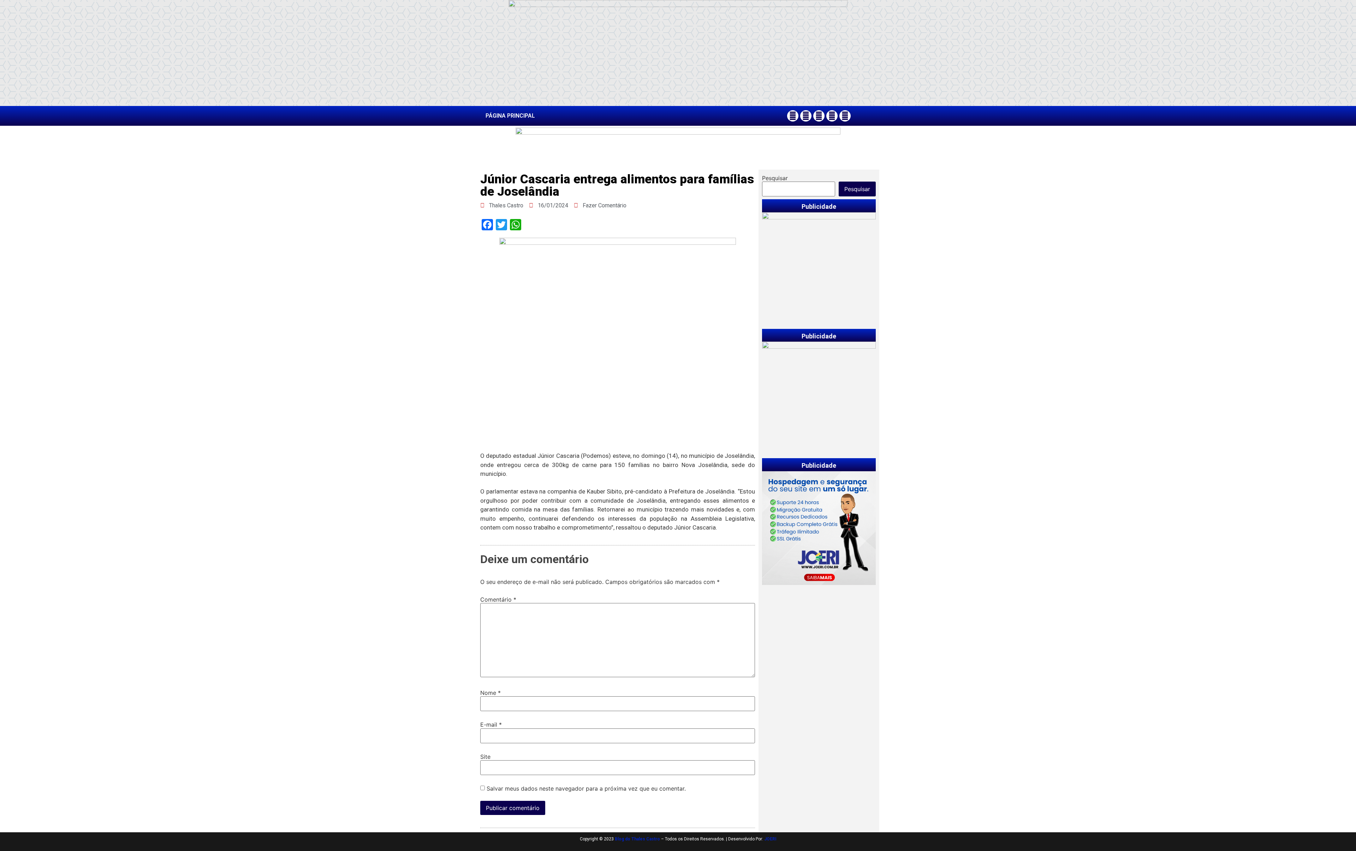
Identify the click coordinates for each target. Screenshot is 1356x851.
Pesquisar (775, 178)
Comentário (498, 599)
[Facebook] (792, 116)
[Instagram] (805, 116)
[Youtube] (832, 116)
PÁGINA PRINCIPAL (510, 115)
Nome (490, 693)
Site (485, 757)
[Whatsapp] (845, 116)
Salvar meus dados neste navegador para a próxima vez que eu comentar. (586, 788)
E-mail (491, 724)
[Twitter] (819, 116)
